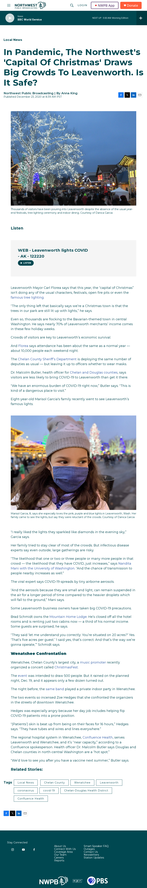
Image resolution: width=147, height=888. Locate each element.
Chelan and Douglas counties (94, 372)
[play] (10, 18)
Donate (132, 5)
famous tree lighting (27, 297)
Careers (59, 857)
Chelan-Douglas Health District (86, 790)
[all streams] (141, 18)
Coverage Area (63, 852)
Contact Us (91, 852)
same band (55, 689)
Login (82, 5)
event (22, 676)
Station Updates (94, 857)
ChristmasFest (66, 667)
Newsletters (91, 854)
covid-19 (49, 790)
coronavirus (26, 790)
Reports (59, 860)
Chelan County (54, 782)
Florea (23, 346)
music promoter (93, 662)
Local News (13, 40)
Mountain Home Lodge (68, 617)
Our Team (60, 854)
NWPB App (106, 5)
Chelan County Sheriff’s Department (47, 359)
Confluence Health (98, 737)
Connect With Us (65, 849)
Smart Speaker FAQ (96, 846)
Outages (89, 849)
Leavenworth (109, 782)
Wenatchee (82, 782)
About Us (60, 846)
